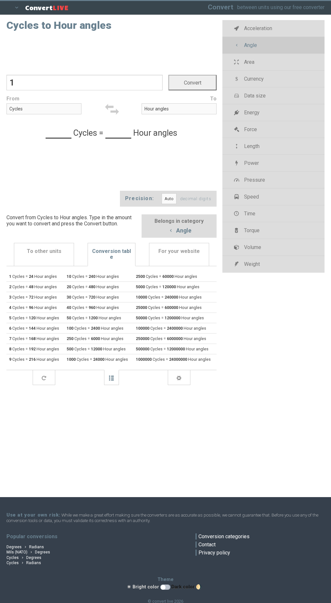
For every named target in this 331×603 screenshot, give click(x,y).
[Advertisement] (111, 52)
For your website (179, 251)
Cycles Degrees (23, 557)
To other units (44, 251)
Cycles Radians (23, 563)
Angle (183, 231)
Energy (251, 112)
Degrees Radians (25, 547)
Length (251, 146)
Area (248, 62)
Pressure (254, 180)
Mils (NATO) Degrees (28, 552)
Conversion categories (224, 536)
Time (249, 213)
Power (251, 163)
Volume (252, 247)
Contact (207, 544)
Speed (251, 197)
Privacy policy (214, 553)
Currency (253, 79)
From (12, 99)
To (213, 99)
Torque (251, 230)
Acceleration (257, 28)
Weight (251, 264)
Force (250, 129)
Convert (220, 7)
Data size (254, 96)
